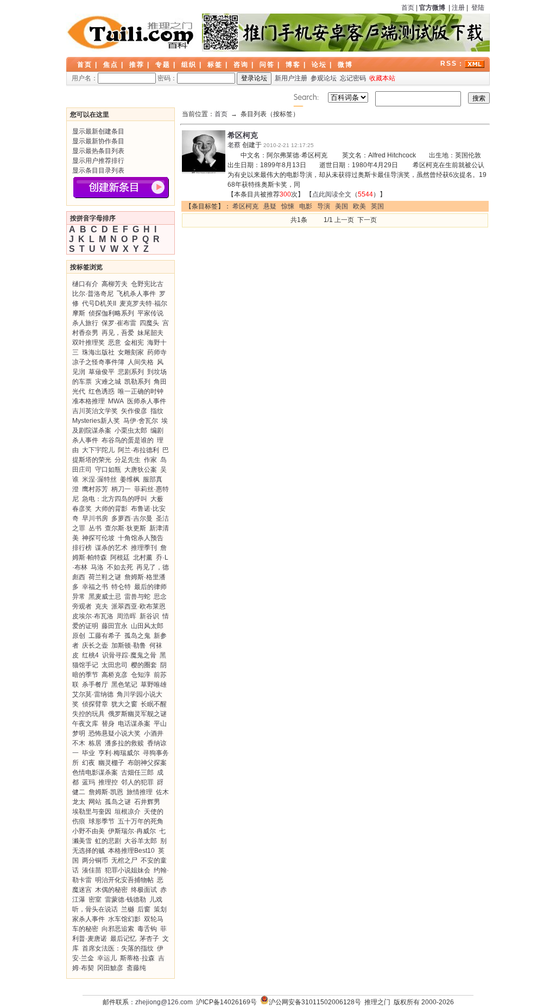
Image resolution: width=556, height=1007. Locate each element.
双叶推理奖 (88, 342)
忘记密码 (353, 78)
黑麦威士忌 (105, 596)
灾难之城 (108, 381)
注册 (458, 7)
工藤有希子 (105, 635)
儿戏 (155, 899)
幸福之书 (95, 587)
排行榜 (82, 548)
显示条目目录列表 (98, 170)
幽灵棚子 (111, 763)
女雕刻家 (131, 352)
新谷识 (149, 616)
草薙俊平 (102, 372)
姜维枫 (130, 479)
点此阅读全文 (331, 194)
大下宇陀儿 (98, 450)
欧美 (359, 206)
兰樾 (127, 909)
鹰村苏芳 (95, 489)
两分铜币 (95, 860)
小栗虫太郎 (131, 430)
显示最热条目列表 (98, 151)
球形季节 (102, 821)
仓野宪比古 (147, 284)
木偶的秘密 (111, 890)
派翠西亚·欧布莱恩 (138, 606)
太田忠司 (115, 665)
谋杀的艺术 (111, 548)
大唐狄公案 (140, 469)
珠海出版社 (98, 352)
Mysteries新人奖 (96, 421)
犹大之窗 (124, 704)
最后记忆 (123, 938)
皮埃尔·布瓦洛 (92, 616)
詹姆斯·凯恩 (106, 792)
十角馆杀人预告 (140, 538)
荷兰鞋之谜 (105, 577)
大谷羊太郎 (140, 841)
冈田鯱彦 (110, 968)
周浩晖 (126, 616)
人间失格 (141, 362)
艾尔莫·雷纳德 (92, 694)
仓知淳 (140, 675)
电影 (305, 206)
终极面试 (144, 890)
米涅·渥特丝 (99, 479)
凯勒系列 (137, 381)
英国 (377, 206)
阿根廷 (120, 557)
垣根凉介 (128, 811)
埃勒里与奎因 (91, 811)
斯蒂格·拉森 (137, 958)
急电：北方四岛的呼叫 (114, 499)
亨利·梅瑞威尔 (119, 753)
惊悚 (287, 206)
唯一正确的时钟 (140, 391)
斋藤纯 (136, 968)
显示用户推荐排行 (98, 160)
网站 (95, 802)
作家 (150, 460)
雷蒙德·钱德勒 (125, 899)
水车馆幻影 (124, 919)
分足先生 (128, 460)
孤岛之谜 (118, 802)
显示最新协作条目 (98, 141)
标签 (215, 64)
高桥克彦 (115, 675)
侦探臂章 (95, 704)
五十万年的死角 (140, 821)
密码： (167, 78)
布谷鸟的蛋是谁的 (128, 440)
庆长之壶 (95, 645)
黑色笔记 (124, 684)
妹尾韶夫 (150, 333)
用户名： (85, 78)
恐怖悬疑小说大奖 (115, 733)
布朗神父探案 (147, 763)
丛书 (95, 528)
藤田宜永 (115, 626)
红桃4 (90, 655)
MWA (116, 401)
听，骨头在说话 (95, 909)
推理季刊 (144, 548)
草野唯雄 (154, 684)
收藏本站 (382, 78)
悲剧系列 (131, 372)
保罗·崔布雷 (119, 323)
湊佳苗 (92, 870)
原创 (78, 635)
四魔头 (149, 323)
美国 (341, 206)
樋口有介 (85, 284)
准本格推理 (88, 401)
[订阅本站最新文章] (474, 63)
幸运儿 (107, 958)
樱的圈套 (144, 665)
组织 (189, 64)
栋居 (95, 743)
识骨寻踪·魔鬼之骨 (129, 655)
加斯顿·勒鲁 (128, 645)
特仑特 (121, 587)
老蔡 (234, 145)
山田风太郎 (147, 626)
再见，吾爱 (118, 333)
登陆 (477, 7)
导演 (323, 206)
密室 (95, 899)
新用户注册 (291, 78)
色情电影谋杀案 (95, 772)
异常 (78, 596)
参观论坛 (324, 78)
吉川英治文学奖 (95, 411)
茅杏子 (149, 938)
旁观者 (82, 606)
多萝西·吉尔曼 (132, 518)
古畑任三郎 (137, 772)
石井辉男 (147, 802)
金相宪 (134, 342)
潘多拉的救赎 (124, 743)
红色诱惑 (102, 391)
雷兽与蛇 (137, 596)
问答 (267, 64)
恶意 (114, 342)
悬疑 (269, 206)
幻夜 (88, 763)
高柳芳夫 (115, 284)
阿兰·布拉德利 (138, 450)
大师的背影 (111, 508)
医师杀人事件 (146, 401)
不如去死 (120, 567)
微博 (345, 64)
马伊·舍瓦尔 (140, 421)
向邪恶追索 (118, 929)
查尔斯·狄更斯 (125, 528)
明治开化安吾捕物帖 (124, 880)
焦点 (110, 64)
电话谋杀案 (134, 723)
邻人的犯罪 (137, 782)
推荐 (136, 64)
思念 (160, 596)
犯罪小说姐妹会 (127, 870)
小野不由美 (88, 831)
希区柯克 (243, 135)
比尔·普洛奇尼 (92, 293)
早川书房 (95, 518)
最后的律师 (150, 587)
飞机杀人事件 (136, 293)
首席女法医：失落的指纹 (118, 948)
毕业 (88, 753)
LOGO (131, 33)
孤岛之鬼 (137, 635)
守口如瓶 (108, 469)
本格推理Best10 (131, 850)
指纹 (156, 411)
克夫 (101, 606)
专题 (162, 64)
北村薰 (143, 557)
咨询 (241, 64)
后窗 (143, 909)
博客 (293, 64)
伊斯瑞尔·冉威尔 (132, 831)
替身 (108, 723)
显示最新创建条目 (98, 131)
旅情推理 (140, 792)
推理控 (108, 782)
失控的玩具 (88, 714)
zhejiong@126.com (164, 1002)
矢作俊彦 (134, 411)
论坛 (319, 64)
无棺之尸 (124, 860)
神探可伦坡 (98, 538)
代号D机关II (99, 303)
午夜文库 (85, 723)
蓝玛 (88, 782)
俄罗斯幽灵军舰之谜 (137, 714)
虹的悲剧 (108, 841)
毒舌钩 (147, 929)
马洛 (97, 567)
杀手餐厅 (95, 684)
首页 (407, 7)
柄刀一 (121, 489)
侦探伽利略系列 (111, 313)
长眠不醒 (154, 704)
